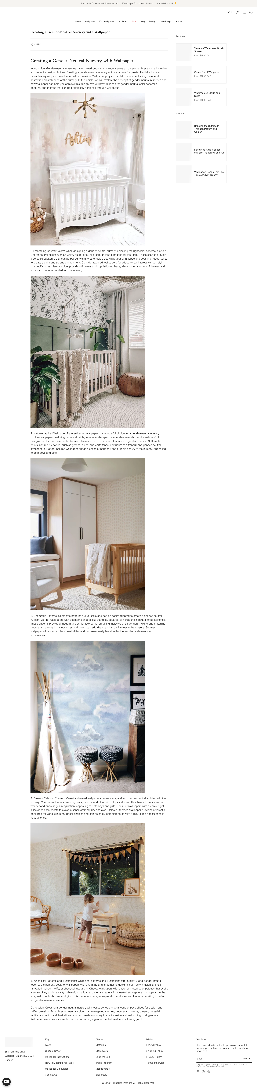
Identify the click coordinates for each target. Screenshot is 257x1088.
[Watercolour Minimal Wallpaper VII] (99, 534)
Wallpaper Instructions (57, 1056)
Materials (101, 1044)
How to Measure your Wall (59, 1062)
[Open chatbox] (6, 1082)
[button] (90, 21)
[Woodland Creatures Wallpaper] (99, 899)
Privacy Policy (154, 1056)
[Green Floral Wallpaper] (99, 352)
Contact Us (51, 1074)
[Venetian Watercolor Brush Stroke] (99, 169)
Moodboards (103, 1068)
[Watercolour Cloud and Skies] (99, 717)
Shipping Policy (154, 1050)
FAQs (48, 1044)
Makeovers (102, 1050)
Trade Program (104, 1062)
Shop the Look (103, 1056)
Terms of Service (155, 1062)
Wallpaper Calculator (56, 1068)
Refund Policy (153, 1044)
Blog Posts (101, 1074)
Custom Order (53, 1050)
